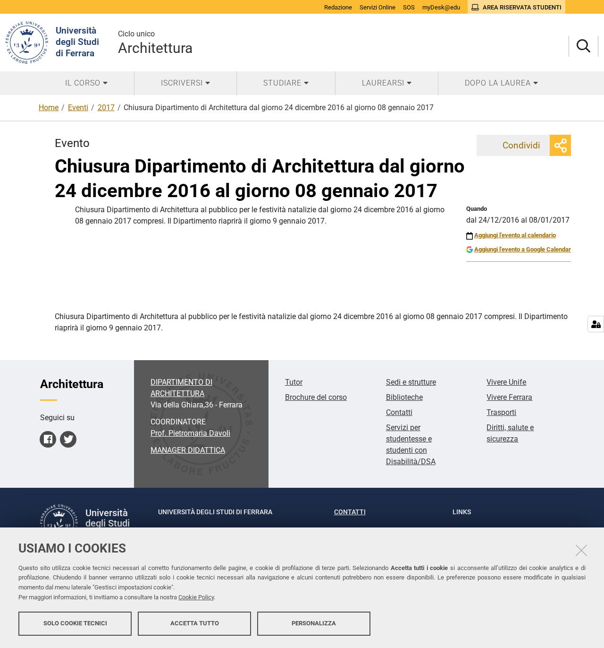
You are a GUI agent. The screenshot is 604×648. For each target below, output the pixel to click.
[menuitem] (86, 83)
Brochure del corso (316, 397)
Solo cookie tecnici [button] (75, 623)
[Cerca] (583, 46)
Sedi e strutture (411, 382)
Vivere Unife (506, 382)
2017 (106, 107)
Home (49, 107)
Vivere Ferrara (509, 397)
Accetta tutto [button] (194, 623)
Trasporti (501, 412)
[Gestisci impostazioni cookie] (595, 324)
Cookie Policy (196, 597)
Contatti (399, 412)
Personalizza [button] (314, 623)
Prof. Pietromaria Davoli (190, 433)
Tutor (293, 382)
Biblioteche (404, 397)
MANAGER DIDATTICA (188, 450)
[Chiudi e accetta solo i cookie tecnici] (581, 550)
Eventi (78, 107)
